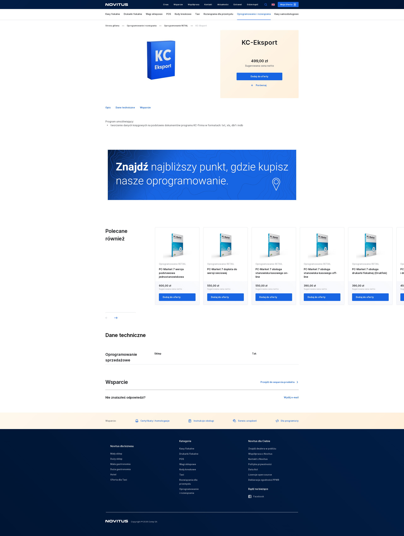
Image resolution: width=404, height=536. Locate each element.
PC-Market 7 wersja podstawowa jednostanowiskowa (171, 273)
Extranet (238, 4)
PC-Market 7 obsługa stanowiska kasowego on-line (271, 273)
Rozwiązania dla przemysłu (218, 14)
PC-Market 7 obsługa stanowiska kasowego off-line (320, 273)
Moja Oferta (287, 4)
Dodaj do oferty (259, 76)
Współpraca (193, 4)
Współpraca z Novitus (260, 453)
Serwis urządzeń (247, 420)
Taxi (197, 14)
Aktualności (223, 4)
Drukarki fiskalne (133, 14)
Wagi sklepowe (154, 14)
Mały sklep (116, 453)
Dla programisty (290, 420)
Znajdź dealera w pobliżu (262, 448)
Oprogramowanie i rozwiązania (254, 14)
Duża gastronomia (120, 469)
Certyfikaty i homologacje (155, 420)
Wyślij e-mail (291, 397)
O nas (166, 4)
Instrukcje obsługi (204, 420)
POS (168, 14)
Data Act (253, 469)
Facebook (258, 496)
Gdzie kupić (252, 4)
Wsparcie (178, 4)
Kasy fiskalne (112, 14)
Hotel (113, 474)
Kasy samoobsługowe (286, 14)
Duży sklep (116, 458)
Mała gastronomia (120, 464)
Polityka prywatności (260, 464)
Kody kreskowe (183, 14)
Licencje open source (260, 474)
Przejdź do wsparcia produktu (278, 382)
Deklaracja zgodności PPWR (263, 479)
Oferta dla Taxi (118, 479)
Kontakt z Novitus (258, 459)
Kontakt (208, 4)
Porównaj (261, 85)
